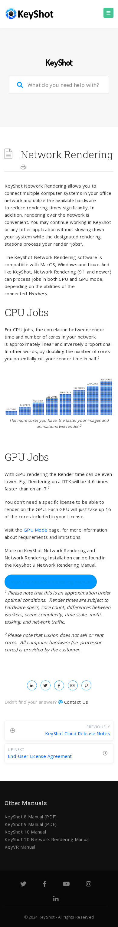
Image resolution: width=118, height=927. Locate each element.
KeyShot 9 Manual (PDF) (31, 824)
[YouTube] (66, 884)
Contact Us (76, 702)
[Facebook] (44, 884)
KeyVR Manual (20, 847)
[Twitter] (23, 884)
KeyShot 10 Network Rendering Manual (47, 839)
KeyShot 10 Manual (25, 832)
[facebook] (59, 685)
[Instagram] (88, 884)
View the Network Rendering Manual (50, 582)
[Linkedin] (56, 899)
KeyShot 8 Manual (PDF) (31, 817)
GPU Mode (35, 530)
